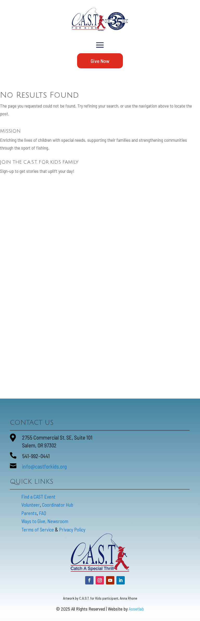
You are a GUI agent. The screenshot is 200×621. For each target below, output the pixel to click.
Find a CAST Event (38, 497)
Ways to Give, (34, 521)
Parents (29, 513)
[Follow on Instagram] (100, 580)
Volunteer (30, 505)
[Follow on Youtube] (110, 580)
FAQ (42, 513)
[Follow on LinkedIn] (120, 580)
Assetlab (136, 609)
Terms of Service (37, 530)
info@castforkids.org (44, 466)
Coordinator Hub (57, 505)
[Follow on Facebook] (89, 580)
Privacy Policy (72, 530)
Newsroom (57, 521)
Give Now (100, 61)
